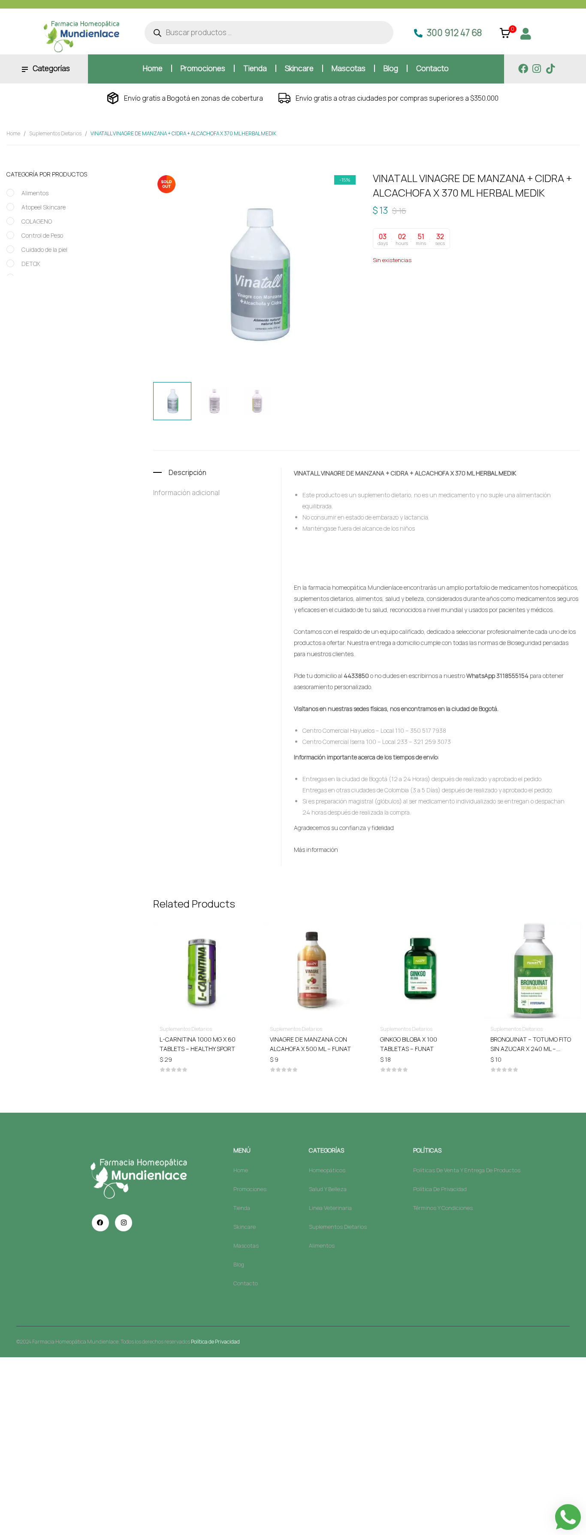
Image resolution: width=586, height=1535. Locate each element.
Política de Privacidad (215, 1341)
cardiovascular (434, 288)
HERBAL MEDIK (430, 297)
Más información (316, 849)
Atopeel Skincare (43, 207)
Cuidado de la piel (44, 249)
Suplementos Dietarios (55, 133)
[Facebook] (523, 69)
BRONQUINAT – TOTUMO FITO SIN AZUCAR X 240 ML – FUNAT (530, 1048)
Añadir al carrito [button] (201, 1039)
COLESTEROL (472, 288)
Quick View (201, 945)
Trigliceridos (466, 297)
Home (13, 133)
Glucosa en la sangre (516, 288)
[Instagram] (537, 69)
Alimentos (34, 193)
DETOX (30, 264)
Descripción (187, 472)
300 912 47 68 (454, 33)
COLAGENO (36, 221)
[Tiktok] (551, 69)
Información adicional (186, 492)
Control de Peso (42, 235)
